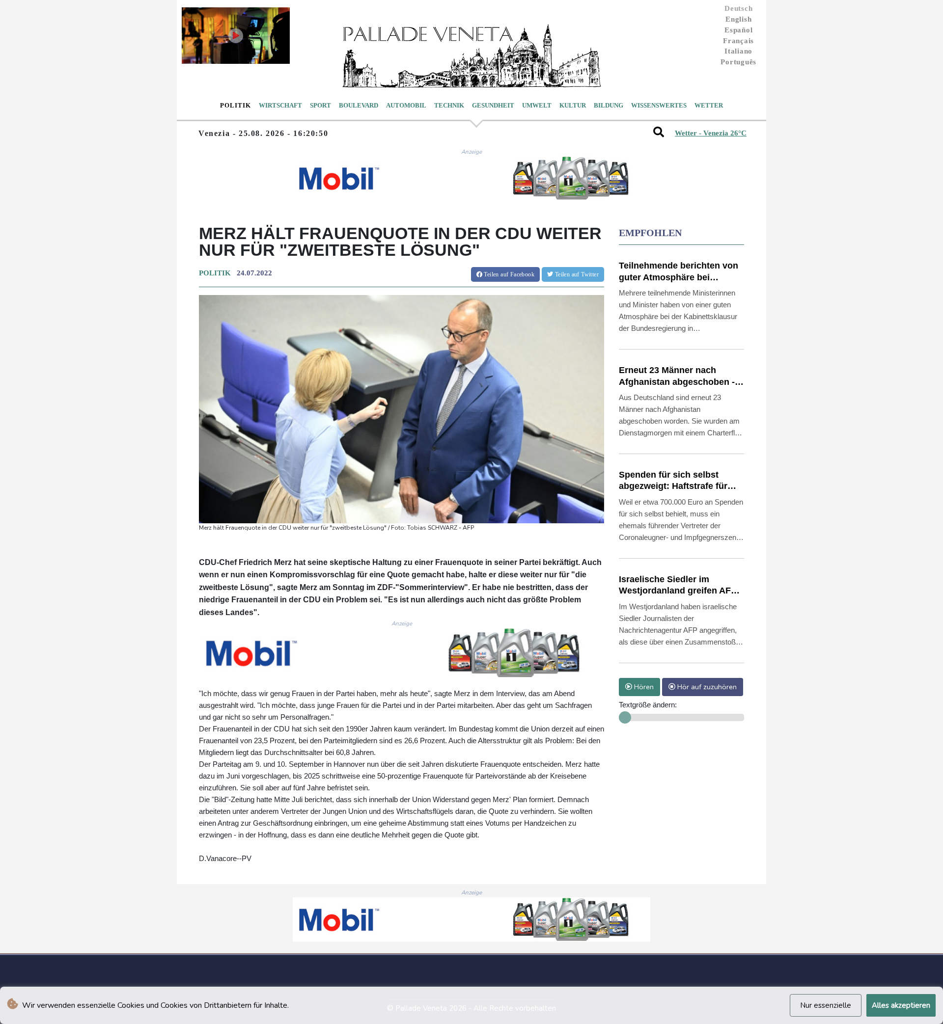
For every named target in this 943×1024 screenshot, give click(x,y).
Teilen (508, 274)
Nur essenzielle (825, 1005)
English (738, 19)
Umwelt (537, 105)
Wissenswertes (659, 105)
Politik (235, 105)
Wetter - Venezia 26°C (711, 133)
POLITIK (215, 273)
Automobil (406, 105)
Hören (643, 687)
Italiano (738, 51)
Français (738, 41)
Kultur (572, 105)
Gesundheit (493, 105)
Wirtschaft (280, 105)
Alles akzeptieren (901, 1005)
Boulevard (358, 105)
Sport (320, 105)
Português (738, 62)
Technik (449, 105)
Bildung (608, 105)
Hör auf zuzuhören (706, 687)
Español (738, 30)
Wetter (708, 105)
